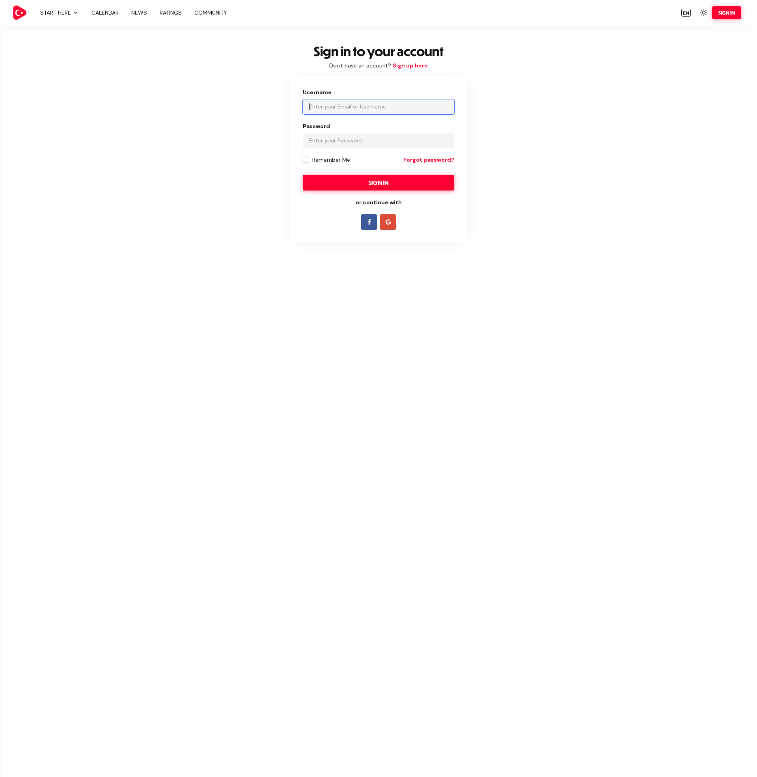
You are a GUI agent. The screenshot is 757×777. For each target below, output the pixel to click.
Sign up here (410, 65)
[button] (58, 12)
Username (317, 92)
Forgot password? (428, 159)
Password (316, 126)
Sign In (726, 12)
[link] (20, 13)
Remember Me (331, 159)
